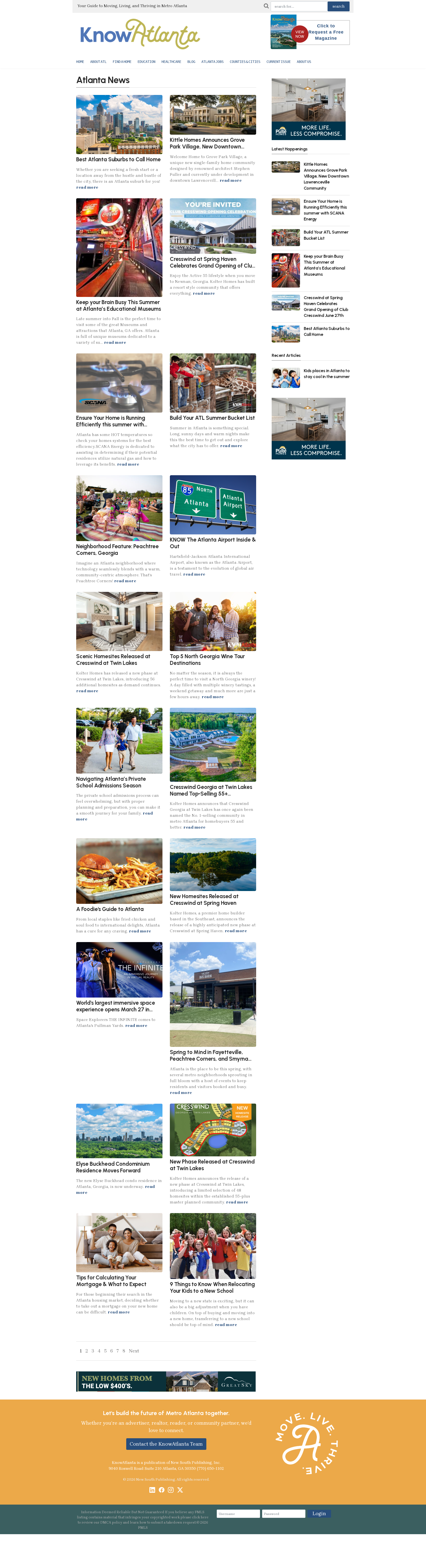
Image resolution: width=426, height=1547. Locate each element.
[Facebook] (161, 1490)
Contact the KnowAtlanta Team (166, 1444)
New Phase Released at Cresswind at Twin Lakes (212, 1165)
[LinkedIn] (152, 1490)
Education (146, 62)
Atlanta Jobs (212, 62)
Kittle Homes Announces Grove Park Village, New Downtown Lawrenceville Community (207, 147)
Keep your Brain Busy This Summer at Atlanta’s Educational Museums (118, 305)
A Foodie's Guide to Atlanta (109, 909)
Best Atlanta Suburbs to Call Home (118, 159)
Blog (191, 62)
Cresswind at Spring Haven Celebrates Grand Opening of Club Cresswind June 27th (212, 266)
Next (134, 1351)
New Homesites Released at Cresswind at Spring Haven (204, 899)
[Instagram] (171, 1490)
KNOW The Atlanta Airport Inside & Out (213, 543)
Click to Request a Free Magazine (326, 32)
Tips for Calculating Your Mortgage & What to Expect (111, 1281)
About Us (304, 62)
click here (200, 1517)
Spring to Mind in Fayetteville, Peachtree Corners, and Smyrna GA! (209, 1059)
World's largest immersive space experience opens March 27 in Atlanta (115, 1009)
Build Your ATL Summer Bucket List (212, 418)
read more (87, 187)
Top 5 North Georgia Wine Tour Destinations (207, 659)
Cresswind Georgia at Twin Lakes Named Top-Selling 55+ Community (211, 794)
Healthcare (171, 62)
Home (80, 62)
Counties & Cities (245, 62)
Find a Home (122, 62)
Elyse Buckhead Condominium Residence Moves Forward (113, 1167)
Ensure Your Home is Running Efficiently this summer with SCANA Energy (110, 425)
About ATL (98, 62)
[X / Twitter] (180, 1490)
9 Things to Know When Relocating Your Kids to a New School (212, 1287)
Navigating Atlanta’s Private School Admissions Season (111, 782)
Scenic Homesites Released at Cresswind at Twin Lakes (113, 659)
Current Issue (278, 62)
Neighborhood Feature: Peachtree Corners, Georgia (117, 549)
